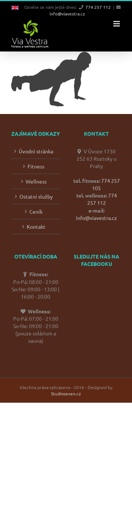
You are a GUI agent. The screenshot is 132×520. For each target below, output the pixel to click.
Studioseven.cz (66, 393)
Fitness (35, 166)
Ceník (36, 211)
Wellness (36, 181)
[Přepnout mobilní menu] (117, 24)
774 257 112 (98, 7)
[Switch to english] (17, 7)
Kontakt (36, 226)
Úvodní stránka (36, 151)
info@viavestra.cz (67, 14)
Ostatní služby (36, 196)
